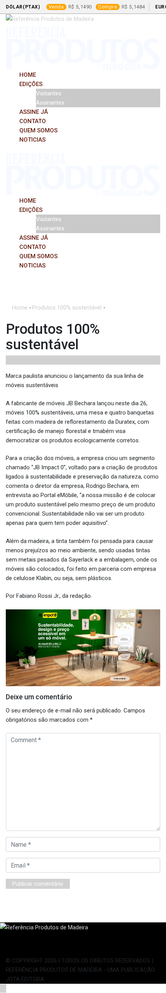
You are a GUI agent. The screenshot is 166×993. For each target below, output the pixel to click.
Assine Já (33, 111)
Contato (32, 121)
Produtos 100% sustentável (67, 307)
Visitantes (48, 93)
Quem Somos (38, 130)
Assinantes (50, 102)
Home (27, 74)
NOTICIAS (32, 139)
